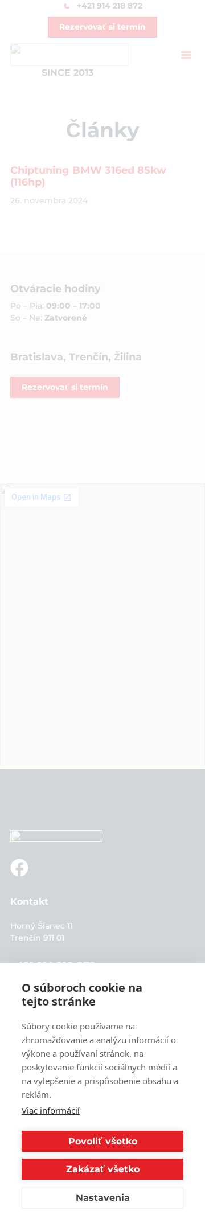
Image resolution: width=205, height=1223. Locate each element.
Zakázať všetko (103, 1169)
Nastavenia (103, 1197)
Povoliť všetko (102, 1141)
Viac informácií (51, 1110)
